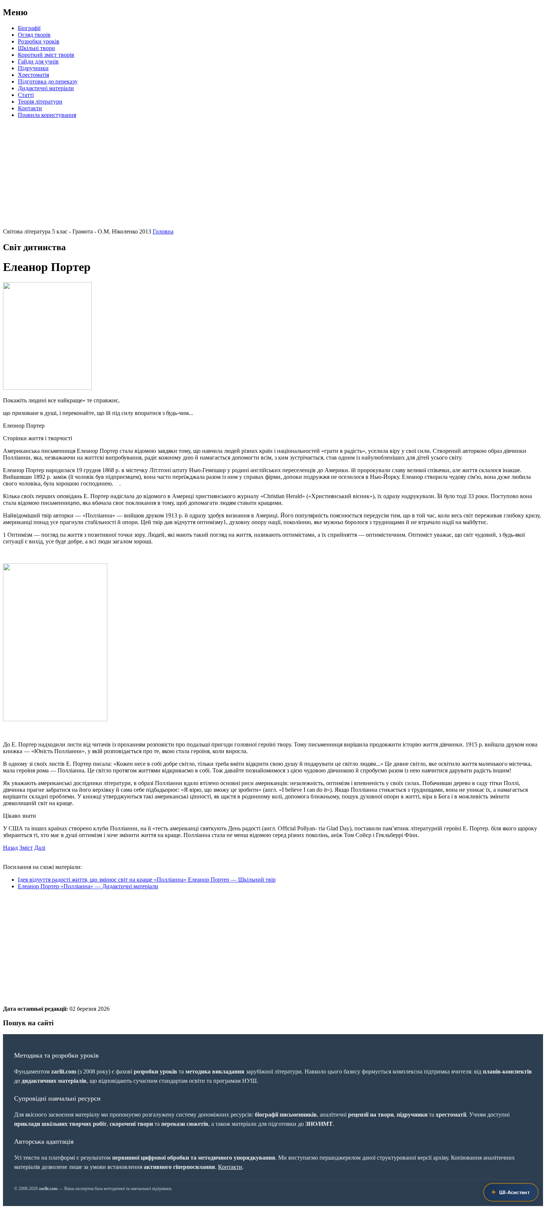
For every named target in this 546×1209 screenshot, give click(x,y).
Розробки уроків (38, 41)
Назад (10, 847)
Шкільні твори (36, 48)
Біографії (29, 28)
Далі (39, 847)
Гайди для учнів (38, 61)
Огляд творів (34, 35)
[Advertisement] (226, 176)
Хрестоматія (33, 75)
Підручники (33, 68)
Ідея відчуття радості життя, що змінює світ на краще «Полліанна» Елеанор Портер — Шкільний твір (147, 879)
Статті (26, 95)
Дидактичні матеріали (46, 88)
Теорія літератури (40, 101)
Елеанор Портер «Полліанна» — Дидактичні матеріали (88, 886)
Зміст (26, 847)
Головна (163, 231)
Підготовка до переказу (48, 81)
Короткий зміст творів (46, 55)
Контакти (30, 108)
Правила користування (47, 115)
